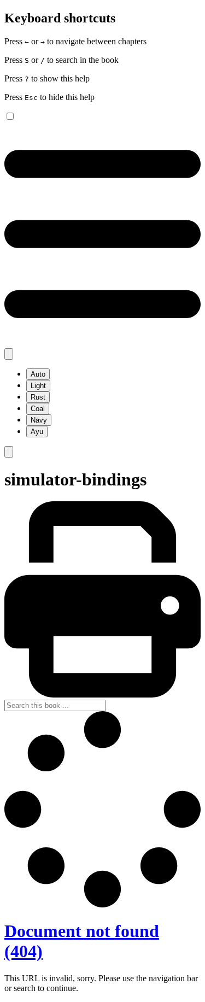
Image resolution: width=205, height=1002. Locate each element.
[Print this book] (102, 694)
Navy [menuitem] (39, 420)
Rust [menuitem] (38, 397)
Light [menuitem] (38, 386)
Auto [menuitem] (38, 374)
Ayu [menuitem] (37, 431)
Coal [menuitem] (38, 409)
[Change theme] (8, 354)
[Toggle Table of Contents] (102, 343)
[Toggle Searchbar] (8, 452)
